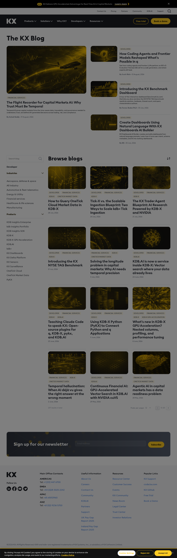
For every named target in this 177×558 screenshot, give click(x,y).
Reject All (145, 553)
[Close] (173, 553)
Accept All (163, 553)
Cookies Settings (126, 553)
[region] (88, 553)
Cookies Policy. (67, 555)
